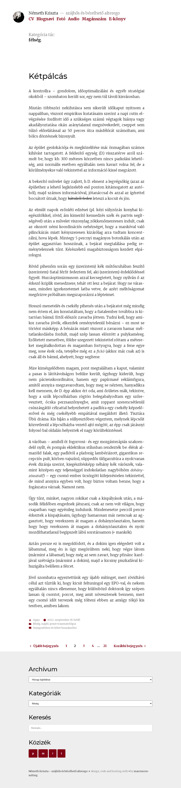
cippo (36, 619)
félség (36, 623)
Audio (73, 18)
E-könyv (117, 18)
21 (105, 646)
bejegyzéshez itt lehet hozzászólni (55, 627)
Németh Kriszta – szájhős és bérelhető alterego (58, 771)
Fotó (61, 18)
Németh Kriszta (43, 13)
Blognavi (45, 18)
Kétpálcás (48, 76)
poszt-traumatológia (63, 623)
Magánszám (94, 18)
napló (45, 623)
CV (31, 18)
